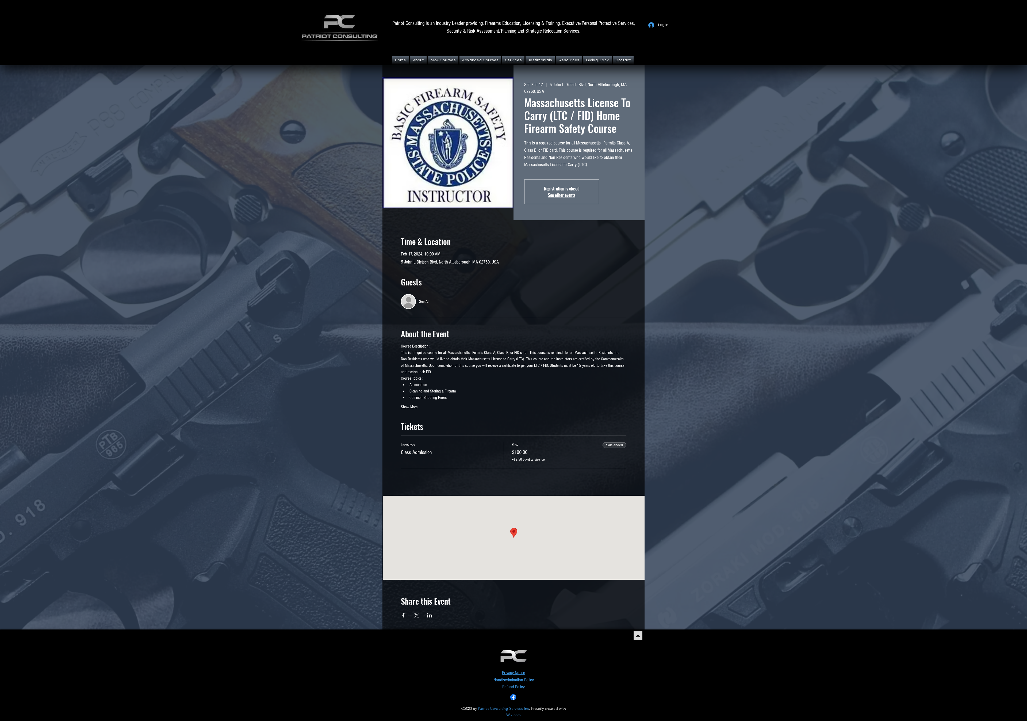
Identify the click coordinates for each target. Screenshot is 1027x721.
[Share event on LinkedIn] (429, 615)
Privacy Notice (513, 673)
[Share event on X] (416, 615)
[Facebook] (513, 697)
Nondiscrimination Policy (513, 680)
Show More (409, 407)
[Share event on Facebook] (403, 615)
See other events (561, 195)
